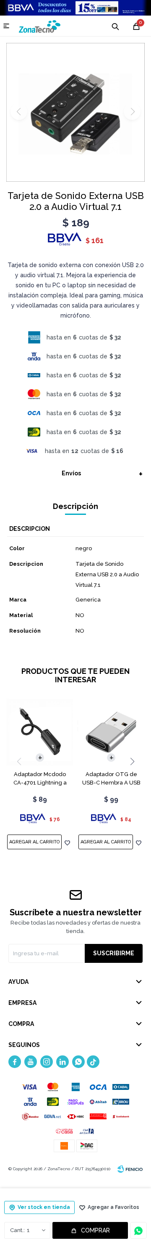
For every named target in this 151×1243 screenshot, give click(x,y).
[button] (132, 761)
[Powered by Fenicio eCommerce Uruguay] (130, 1169)
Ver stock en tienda (44, 1207)
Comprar (95, 1230)
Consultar (138, 1230)
